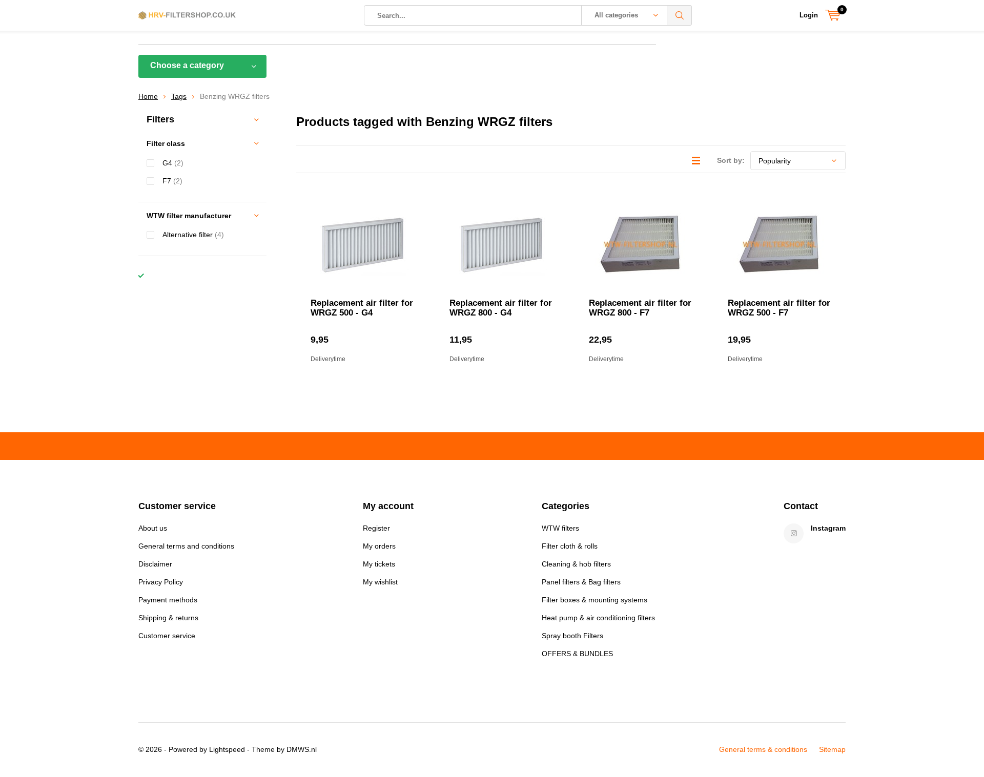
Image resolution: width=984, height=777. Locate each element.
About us (152, 528)
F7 (172, 181)
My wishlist (380, 582)
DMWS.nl (301, 749)
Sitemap (832, 749)
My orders (379, 546)
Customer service (166, 636)
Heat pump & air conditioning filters (598, 618)
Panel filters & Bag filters (581, 582)
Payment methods (167, 600)
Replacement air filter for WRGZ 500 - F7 (779, 308)
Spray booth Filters (572, 636)
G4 (172, 163)
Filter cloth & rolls (570, 546)
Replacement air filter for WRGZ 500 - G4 (362, 308)
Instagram (828, 528)
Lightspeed (227, 749)
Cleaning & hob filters (576, 564)
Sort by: (731, 160)
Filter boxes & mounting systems (594, 600)
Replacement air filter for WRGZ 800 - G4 (500, 308)
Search (679, 15)
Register (376, 528)
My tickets (379, 564)
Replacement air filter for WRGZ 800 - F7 (640, 308)
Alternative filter (193, 234)
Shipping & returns (168, 618)
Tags (179, 96)
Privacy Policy (160, 582)
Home (148, 96)
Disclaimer (155, 564)
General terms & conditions (763, 749)
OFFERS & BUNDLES (577, 653)
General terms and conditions (186, 546)
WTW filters (560, 528)
